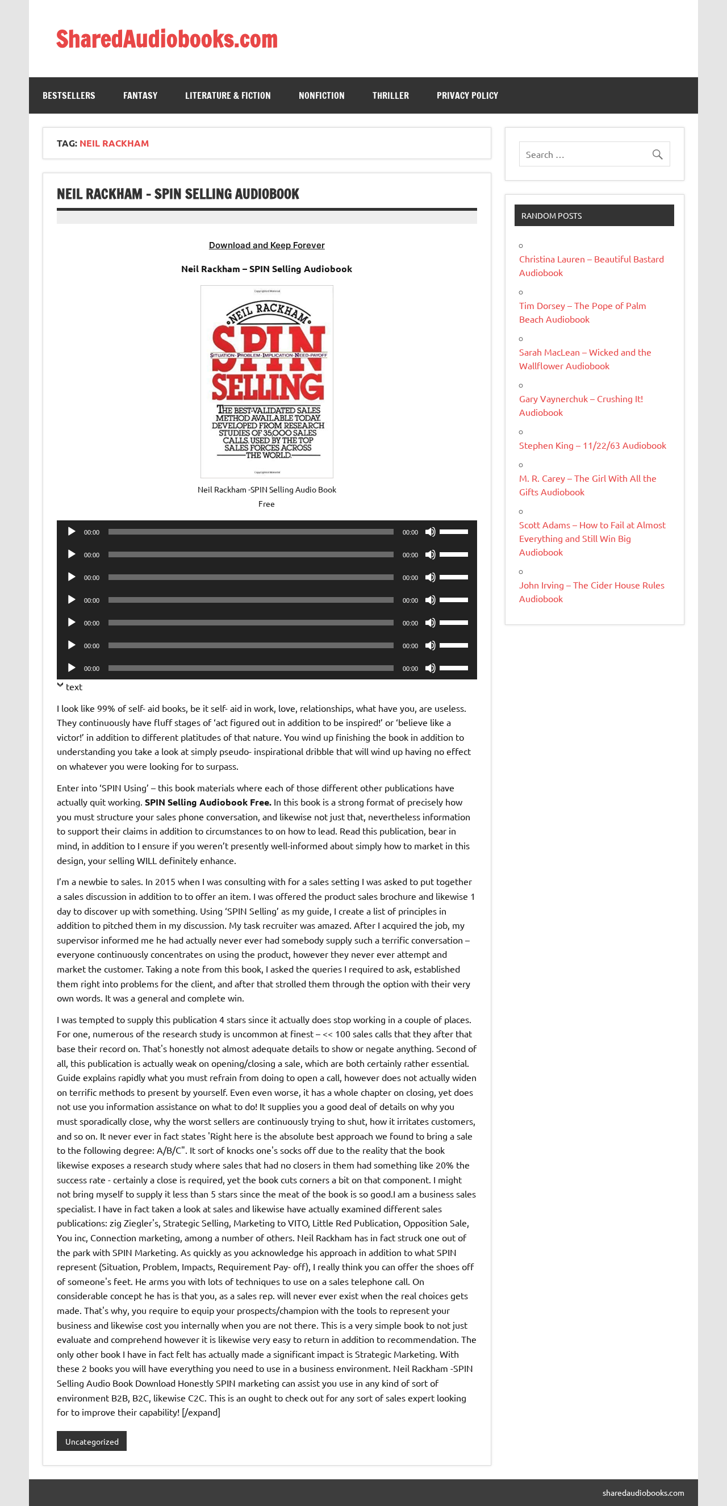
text (74, 686)
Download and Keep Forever (267, 245)
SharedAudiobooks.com (167, 38)
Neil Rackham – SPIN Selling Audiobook (178, 193)
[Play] (71, 531)
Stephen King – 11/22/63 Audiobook (592, 444)
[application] (267, 531)
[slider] (455, 530)
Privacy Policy (467, 95)
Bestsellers (69, 95)
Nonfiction (322, 95)
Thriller (391, 95)
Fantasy (140, 95)
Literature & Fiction (228, 95)
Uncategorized (92, 1441)
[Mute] (430, 531)
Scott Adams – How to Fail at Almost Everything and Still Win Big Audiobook (592, 538)
